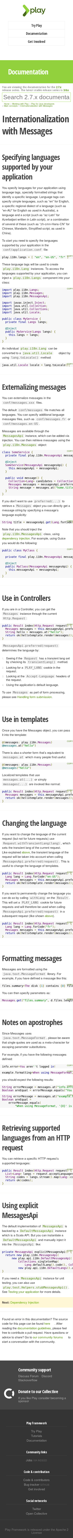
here (47, 1323)
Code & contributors (36, 1480)
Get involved (36, 1489)
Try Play (36, 25)
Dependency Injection (24, 1302)
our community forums (48, 1337)
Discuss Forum (28, 1376)
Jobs (36, 1460)
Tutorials (36, 1436)
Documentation (36, 33)
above (26, 852)
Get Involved (36, 41)
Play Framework (36, 10)
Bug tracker (36, 1484)
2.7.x (58, 87)
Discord (47, 1376)
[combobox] (36, 97)
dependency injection (16, 538)
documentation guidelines (34, 1328)
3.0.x (66, 90)
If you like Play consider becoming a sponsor (42, 1399)
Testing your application (23, 1291)
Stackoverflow (27, 1380)
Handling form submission (34, 697)
